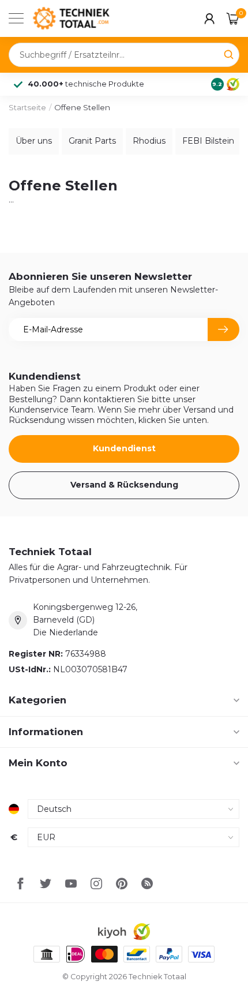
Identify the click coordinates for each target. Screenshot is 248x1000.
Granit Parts (92, 141)
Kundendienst (124, 448)
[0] (233, 18)
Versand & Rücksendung (124, 485)
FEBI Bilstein (208, 141)
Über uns (34, 141)
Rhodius (149, 141)
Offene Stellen (82, 107)
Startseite (27, 107)
